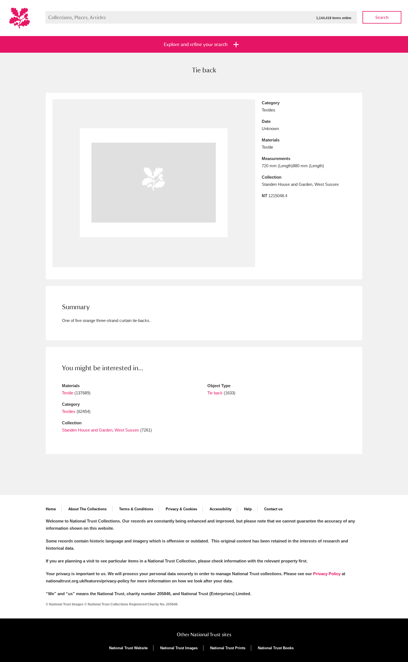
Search (382, 17)
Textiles (68, 411)
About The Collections (87, 509)
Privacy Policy (327, 573)
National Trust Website (128, 648)
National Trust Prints (227, 648)
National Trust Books (276, 648)
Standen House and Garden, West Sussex (100, 430)
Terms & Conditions (136, 509)
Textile (67, 392)
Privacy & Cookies (181, 509)
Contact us (273, 509)
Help (248, 509)
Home (51, 509)
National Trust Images (179, 648)
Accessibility (220, 509)
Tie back (215, 392)
